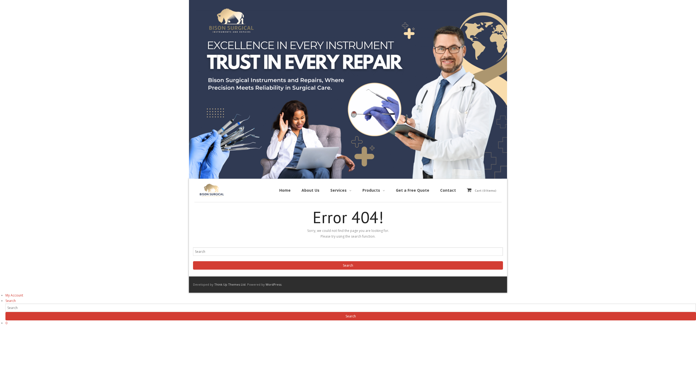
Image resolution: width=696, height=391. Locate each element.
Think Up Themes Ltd (230, 284)
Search (10, 300)
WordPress (273, 284)
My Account (14, 295)
